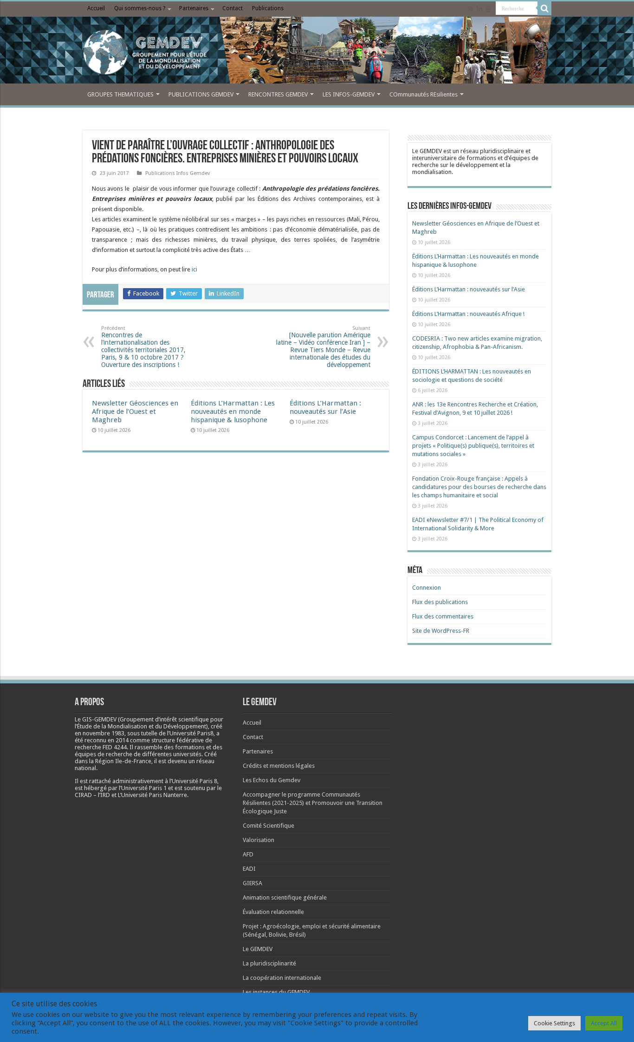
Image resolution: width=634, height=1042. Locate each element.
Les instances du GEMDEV (276, 992)
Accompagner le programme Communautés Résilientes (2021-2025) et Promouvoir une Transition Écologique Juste (312, 803)
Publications (268, 8)
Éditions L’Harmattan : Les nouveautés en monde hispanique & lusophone (233, 411)
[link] (103, 733)
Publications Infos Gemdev (177, 173)
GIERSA (252, 883)
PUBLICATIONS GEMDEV (200, 94)
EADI (249, 868)
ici (193, 269)
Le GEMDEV (257, 949)
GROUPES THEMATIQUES (120, 94)
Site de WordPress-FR (440, 630)
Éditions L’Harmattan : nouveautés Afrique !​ (468, 313)
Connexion (426, 587)
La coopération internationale (282, 977)
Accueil (96, 8)
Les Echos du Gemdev (271, 780)
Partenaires (193, 8)
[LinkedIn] (479, 8)
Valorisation (258, 839)
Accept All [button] (604, 1023)
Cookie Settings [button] (554, 1023)
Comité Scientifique (268, 825)
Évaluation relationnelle (273, 911)
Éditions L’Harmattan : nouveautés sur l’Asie (325, 407)
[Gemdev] (317, 52)
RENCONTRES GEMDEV (278, 94)
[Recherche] (544, 8)
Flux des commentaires (442, 616)
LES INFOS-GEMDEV (349, 94)
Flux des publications (440, 601)
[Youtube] (488, 8)
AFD (248, 854)
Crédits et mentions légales (279, 765)
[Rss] (470, 8)
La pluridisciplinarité (269, 963)
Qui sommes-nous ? (139, 8)
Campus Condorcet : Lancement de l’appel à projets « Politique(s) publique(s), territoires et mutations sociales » (473, 445)
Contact (232, 8)
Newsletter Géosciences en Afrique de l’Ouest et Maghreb (135, 411)
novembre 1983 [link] (103, 733)
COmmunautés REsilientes (423, 94)
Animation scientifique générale (285, 897)
